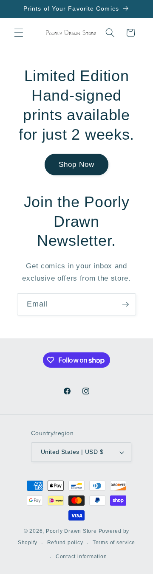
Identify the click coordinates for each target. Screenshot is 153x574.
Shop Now (77, 164)
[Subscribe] (125, 304)
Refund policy (65, 543)
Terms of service (114, 543)
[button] (18, 33)
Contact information (81, 557)
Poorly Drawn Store (71, 531)
